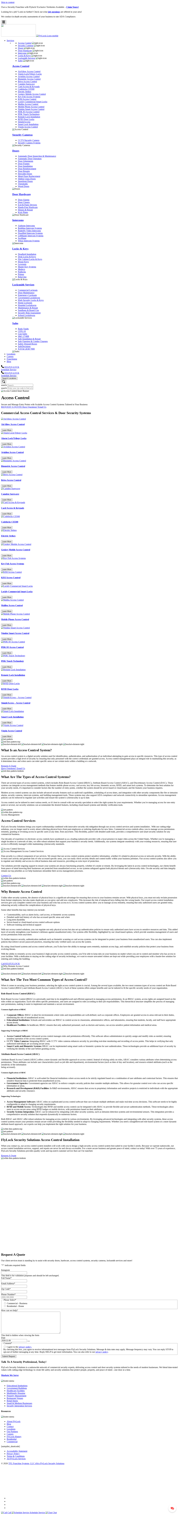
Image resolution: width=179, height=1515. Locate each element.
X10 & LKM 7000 (26, 349)
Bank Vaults (23, 329)
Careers (10, 1434)
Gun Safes (22, 334)
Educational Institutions (17, 1385)
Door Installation (25, 166)
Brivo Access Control (27, 81)
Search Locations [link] (9, 378)
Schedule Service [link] (8, 369)
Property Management (16, 1396)
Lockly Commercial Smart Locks (32, 101)
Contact (10, 1426)
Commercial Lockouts (27, 290)
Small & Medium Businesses (19, 1403)
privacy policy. (25, 1347)
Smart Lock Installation (28, 124)
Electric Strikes (24, 91)
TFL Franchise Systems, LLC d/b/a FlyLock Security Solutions (36, 1463)
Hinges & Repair (25, 210)
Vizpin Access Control (28, 127)
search (4, 385)
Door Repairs (24, 171)
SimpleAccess (24, 122)
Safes (15, 323)
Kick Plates (23, 212)
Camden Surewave (26, 84)
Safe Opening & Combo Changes (33, 341)
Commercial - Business (17, 1303)
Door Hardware (21, 194)
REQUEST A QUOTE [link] (11, 407)
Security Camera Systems (29, 143)
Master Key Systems (27, 267)
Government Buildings (17, 1388)
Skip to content (7, 2)
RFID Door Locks (26, 119)
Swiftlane (22, 238)
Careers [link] (10, 356)
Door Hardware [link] (25, 50)
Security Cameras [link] (25, 45)
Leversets (22, 264)
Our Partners (12, 1431)
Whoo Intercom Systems (29, 241)
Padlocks (22, 272)
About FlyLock (13, 1421)
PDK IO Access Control (28, 112)
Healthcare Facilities (16, 1390)
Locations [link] (11, 354)
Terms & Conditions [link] (16, 1456)
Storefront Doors (25, 181)
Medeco (21, 269)
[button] (3, 22)
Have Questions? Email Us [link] (34, 407)
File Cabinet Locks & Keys (30, 259)
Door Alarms (23, 200)
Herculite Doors (25, 174)
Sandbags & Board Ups (28, 310)
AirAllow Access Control (29, 71)
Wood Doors (23, 186)
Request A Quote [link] (8, 766)
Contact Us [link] (6, 875)
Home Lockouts (25, 303)
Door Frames (24, 163)
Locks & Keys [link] (24, 55)
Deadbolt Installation (27, 254)
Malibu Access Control (28, 104)
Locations (11, 1429)
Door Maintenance (26, 292)
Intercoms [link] (22, 53)
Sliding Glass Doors (27, 179)
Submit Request (8, 1356)
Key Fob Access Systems (29, 96)
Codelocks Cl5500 (26, 89)
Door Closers (24, 202)
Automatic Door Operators (30, 158)
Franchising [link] (12, 359)
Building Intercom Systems (30, 228)
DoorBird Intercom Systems (30, 233)
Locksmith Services (23, 284)
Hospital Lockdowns (27, 305)
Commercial (12, 1441)
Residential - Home (15, 1306)
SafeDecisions (24, 346)
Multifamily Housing (16, 1393)
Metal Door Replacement (29, 176)
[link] (29, 36)
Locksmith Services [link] (26, 58)
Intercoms (18, 220)
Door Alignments (25, 161)
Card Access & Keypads (29, 86)
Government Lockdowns (29, 298)
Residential (12, 1439)
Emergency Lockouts (27, 295)
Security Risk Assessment (29, 313)
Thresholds (23, 184)
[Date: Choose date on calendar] (29, 1341)
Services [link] (10, 40)
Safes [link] (20, 60)
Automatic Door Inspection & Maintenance (37, 156)
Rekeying (22, 277)
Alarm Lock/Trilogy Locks (30, 74)
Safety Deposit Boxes (27, 344)
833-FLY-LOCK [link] (11, 367)
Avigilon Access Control (29, 76)
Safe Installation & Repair (29, 339)
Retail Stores (12, 1401)
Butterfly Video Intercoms (29, 230)
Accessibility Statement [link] (17, 1451)
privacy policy (102, 1352)
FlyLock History (14, 1436)
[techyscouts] (89, 1492)
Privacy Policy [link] (13, 1453)
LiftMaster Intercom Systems (30, 236)
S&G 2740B (23, 336)
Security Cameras (22, 134)
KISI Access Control (27, 99)
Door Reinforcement (27, 168)
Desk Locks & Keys (27, 257)
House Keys (23, 262)
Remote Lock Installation (29, 117)
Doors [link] (20, 48)
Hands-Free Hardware (28, 207)
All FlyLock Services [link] (16, 1458)
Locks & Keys (20, 248)
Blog (9, 1424)
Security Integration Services (19, 1406)
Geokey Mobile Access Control (32, 94)
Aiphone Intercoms (26, 225)
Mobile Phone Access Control (31, 107)
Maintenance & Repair (28, 308)
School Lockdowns (26, 315)
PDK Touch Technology (29, 114)
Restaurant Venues (15, 1398)
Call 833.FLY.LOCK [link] (10, 963)
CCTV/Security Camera (28, 140)
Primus (21, 274)
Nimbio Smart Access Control (31, 109)
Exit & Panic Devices (27, 205)
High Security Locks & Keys (31, 300)
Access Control (20, 66)
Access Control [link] (24, 43)
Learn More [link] (6, 430)
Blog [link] (9, 361)
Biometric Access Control (29, 79)
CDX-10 (22, 331)
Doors (15, 150)
